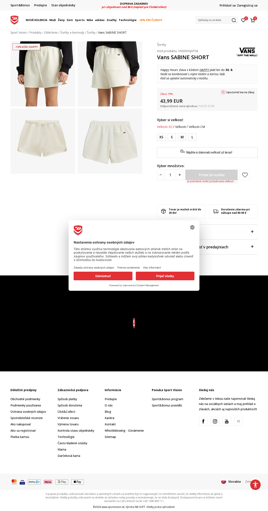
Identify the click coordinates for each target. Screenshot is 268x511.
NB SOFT (140, 507)
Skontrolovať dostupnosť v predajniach (192, 246)
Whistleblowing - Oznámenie (124, 430)
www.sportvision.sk (113, 507)
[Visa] (22, 481)
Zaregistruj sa (247, 5)
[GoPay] (34, 481)
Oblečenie (51, 32)
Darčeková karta (69, 456)
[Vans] (247, 51)
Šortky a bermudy (72, 32)
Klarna (62, 449)
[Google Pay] (61, 481)
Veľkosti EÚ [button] (164, 126)
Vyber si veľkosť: (170, 120)
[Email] (238, 421)
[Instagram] (215, 421)
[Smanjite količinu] (160, 175)
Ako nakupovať (20, 424)
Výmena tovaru (68, 424)
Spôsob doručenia (70, 405)
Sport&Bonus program (167, 399)
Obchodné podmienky (25, 399)
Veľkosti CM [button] (197, 126)
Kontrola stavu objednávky (76, 430)
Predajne (111, 399)
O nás (109, 405)
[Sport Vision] (14, 19)
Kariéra (109, 418)
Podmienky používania (25, 405)
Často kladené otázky (72, 443)
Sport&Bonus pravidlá (167, 405)
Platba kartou (19, 437)
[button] (48, 20)
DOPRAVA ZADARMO (134, 3)
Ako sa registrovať (23, 430)
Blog (108, 412)
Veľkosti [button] (180, 126)
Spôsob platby (67, 399)
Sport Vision (18, 32)
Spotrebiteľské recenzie (26, 418)
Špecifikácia (168, 232)
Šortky (91, 32)
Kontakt (110, 424)
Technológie (66, 437)
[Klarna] (48, 481)
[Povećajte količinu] (179, 175)
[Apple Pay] (77, 481)
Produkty (35, 32)
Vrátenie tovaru (68, 418)
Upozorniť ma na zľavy (240, 92)
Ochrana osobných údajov (28, 412)
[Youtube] (227, 421)
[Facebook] (203, 421)
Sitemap (110, 437)
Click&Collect (66, 412)
